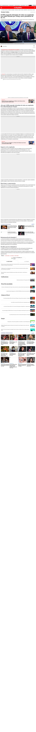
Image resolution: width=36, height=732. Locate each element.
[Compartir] (34, 46)
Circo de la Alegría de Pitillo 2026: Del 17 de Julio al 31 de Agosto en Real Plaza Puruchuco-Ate (16, 310)
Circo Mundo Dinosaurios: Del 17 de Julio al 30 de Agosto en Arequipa (19, 314)
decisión (3, 74)
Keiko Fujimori (23, 5)
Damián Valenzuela (17, 5)
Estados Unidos (5, 12)
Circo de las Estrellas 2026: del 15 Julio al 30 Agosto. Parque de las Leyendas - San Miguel (17, 298)
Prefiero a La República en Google (17, 258)
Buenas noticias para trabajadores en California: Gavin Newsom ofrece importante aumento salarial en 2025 (13, 101)
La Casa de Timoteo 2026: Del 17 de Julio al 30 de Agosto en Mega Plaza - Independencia (17, 306)
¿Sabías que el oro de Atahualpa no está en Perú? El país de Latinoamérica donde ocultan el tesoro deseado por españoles (14, 269)
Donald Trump (16, 255)
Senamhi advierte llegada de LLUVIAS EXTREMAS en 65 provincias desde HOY (18, 291)
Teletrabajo (12, 255)
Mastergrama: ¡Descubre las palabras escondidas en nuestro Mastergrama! (19, 321)
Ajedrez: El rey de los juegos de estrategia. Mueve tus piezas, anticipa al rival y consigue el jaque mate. (15, 330)
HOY (0, 5)
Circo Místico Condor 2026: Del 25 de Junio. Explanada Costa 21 (20, 302)
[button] (1, 7)
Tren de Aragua (11, 5)
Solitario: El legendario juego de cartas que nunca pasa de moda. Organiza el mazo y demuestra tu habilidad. (15, 326)
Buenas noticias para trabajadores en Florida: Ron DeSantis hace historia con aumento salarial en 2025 (14, 143)
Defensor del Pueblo (5, 5)
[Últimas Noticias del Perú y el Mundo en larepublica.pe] (18, 7)
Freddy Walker (4, 46)
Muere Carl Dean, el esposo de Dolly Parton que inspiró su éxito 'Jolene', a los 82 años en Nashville (14, 273)
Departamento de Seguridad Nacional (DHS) (10, 49)
